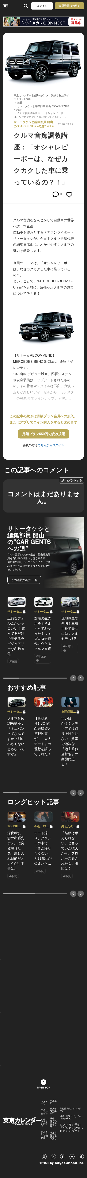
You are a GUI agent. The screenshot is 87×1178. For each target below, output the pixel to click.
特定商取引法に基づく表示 (53, 1136)
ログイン (42, 5)
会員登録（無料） (69, 5)
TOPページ (44, 1103)
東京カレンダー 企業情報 (44, 1134)
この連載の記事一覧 (24, 580)
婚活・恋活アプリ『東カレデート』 (70, 1117)
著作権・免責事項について (53, 1122)
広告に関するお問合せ (44, 1122)
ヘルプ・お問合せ (44, 1111)
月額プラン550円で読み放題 (43, 433)
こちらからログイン (51, 445)
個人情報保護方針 (53, 1110)
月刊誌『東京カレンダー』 (70, 1109)
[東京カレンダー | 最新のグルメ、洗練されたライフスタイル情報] (5, 6)
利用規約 (53, 1102)
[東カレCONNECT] (43, 22)
